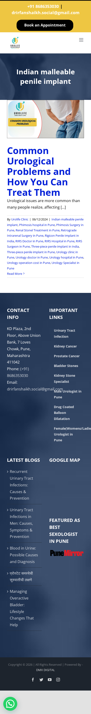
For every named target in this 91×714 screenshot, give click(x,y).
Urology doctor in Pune (32, 257)
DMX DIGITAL (45, 670)
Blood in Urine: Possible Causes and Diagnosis (24, 555)
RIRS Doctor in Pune (29, 241)
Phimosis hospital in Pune (37, 225)
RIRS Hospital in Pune (59, 241)
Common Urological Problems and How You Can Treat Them (39, 171)
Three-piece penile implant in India (55, 246)
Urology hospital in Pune (66, 257)
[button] (10, 704)
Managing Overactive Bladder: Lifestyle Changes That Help (22, 608)
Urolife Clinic (19, 219)
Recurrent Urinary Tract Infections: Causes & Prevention (21, 485)
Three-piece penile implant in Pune (31, 252)
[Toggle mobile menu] (81, 39)
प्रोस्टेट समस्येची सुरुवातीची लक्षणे (21, 577)
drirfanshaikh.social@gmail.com (46, 12)
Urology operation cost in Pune (28, 263)
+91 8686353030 (43, 6)
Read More (14, 274)
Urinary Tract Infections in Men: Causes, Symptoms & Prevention (21, 523)
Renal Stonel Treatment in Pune (38, 230)
